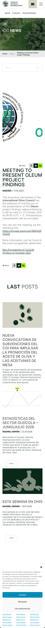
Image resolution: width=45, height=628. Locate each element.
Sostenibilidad (29, 13)
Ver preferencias (22, 608)
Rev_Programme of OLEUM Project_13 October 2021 (18, 251)
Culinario (16, 13)
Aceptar (22, 595)
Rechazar (22, 602)
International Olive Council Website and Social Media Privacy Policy (7, 619)
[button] (41, 567)
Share (23, 166)
